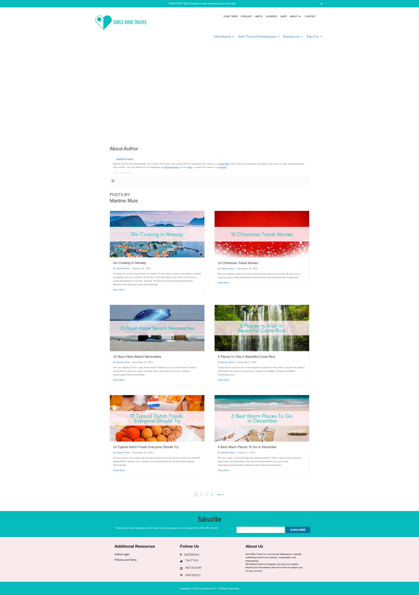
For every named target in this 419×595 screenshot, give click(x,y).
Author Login (122, 554)
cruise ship (223, 163)
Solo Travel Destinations (257, 36)
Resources (291, 36)
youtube (222, 167)
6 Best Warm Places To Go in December (247, 447)
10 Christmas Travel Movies (238, 263)
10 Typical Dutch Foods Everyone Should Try (145, 447)
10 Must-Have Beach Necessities (137, 356)
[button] (199, 3)
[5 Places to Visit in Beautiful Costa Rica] (262, 327)
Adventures (222, 36)
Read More (119, 289)
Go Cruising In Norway (129, 263)
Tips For (312, 36)
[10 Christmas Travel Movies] (262, 234)
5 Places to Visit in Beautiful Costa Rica (246, 356)
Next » (220, 494)
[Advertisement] (209, 119)
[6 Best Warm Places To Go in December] (262, 418)
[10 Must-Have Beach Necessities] (157, 327)
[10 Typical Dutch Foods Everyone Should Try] (157, 418)
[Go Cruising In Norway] (157, 234)
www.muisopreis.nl (122, 172)
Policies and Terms (126, 559)
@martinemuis (171, 167)
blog (190, 167)
